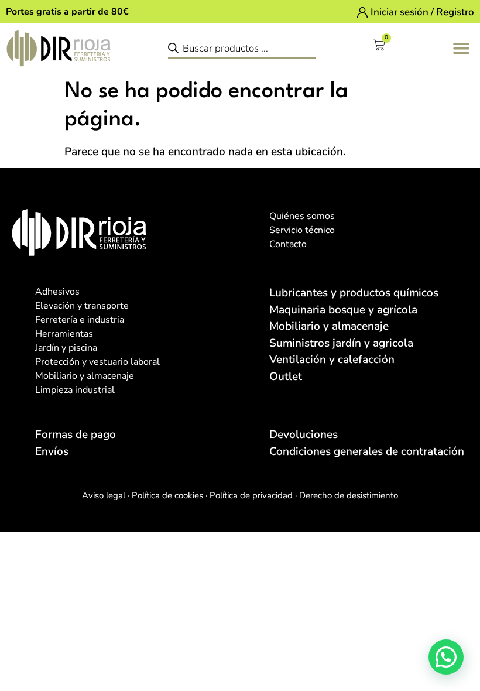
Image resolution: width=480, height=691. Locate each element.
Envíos (51, 451)
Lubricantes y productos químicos (353, 292)
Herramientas (64, 333)
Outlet (285, 376)
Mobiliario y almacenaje (84, 376)
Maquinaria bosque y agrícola (343, 309)
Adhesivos (57, 291)
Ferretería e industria (79, 319)
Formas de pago (75, 434)
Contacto (288, 244)
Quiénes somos (302, 216)
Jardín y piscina (66, 347)
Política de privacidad (250, 495)
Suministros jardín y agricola (341, 343)
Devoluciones (303, 434)
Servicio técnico (302, 230)
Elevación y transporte (82, 305)
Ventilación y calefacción (332, 359)
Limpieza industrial (75, 390)
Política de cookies (166, 495)
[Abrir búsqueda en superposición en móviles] (242, 48)
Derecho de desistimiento (348, 495)
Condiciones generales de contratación (366, 451)
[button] (461, 48)
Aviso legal (103, 495)
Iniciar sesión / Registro (422, 12)
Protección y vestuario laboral (97, 361)
